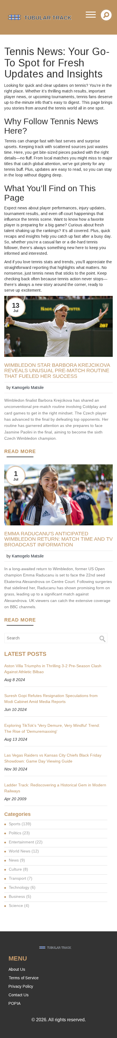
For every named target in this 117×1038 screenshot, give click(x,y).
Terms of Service (24, 978)
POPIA (14, 1003)
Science (19, 905)
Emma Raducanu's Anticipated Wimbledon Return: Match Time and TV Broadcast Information (58, 539)
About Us (17, 969)
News (17, 860)
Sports (20, 824)
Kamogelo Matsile (28, 387)
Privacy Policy (21, 986)
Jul (15, 311)
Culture (18, 869)
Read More (20, 451)
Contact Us (19, 995)
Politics (19, 833)
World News (24, 851)
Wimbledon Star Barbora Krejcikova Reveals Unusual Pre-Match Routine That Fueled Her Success (57, 371)
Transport (20, 878)
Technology (22, 887)
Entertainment (26, 842)
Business (20, 896)
